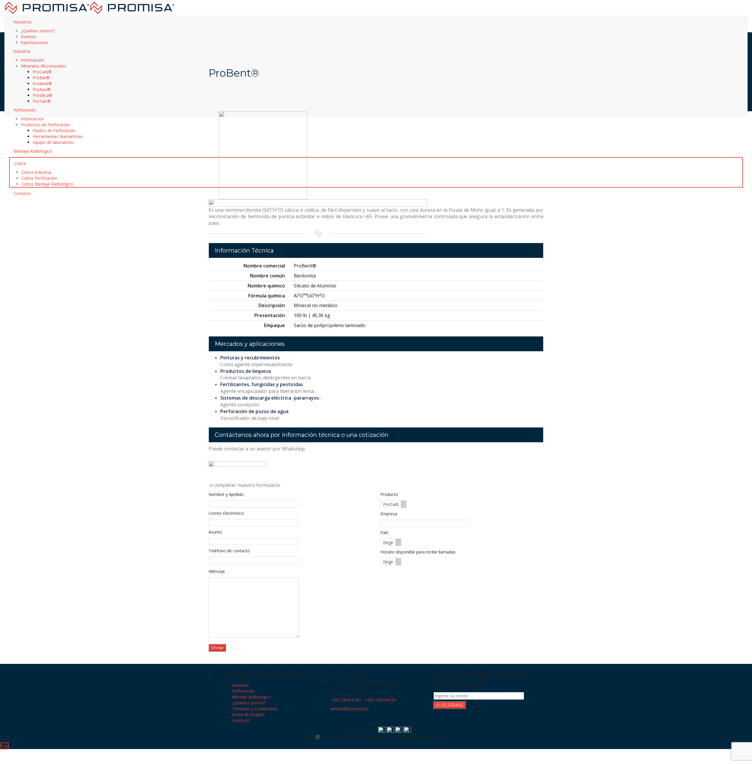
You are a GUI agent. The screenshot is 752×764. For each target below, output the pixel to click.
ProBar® (41, 77)
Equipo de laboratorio (53, 142)
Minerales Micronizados (43, 66)
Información (32, 60)
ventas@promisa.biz (349, 708)
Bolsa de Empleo (248, 714)
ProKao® (42, 89)
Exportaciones (34, 42)
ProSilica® (42, 95)
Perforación (243, 691)
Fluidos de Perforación (54, 130)
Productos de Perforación (45, 124)
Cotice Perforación (39, 178)
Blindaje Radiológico (251, 697)
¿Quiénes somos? (38, 30)
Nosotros (23, 22)
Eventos (28, 36)
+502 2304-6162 (380, 700)
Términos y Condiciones (255, 708)
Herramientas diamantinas (58, 136)
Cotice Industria (36, 172)
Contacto (241, 720)
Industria (240, 685)
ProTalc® (42, 101)
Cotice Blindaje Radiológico (47, 184)
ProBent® (42, 83)
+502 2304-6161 (345, 700)
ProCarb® (42, 72)
